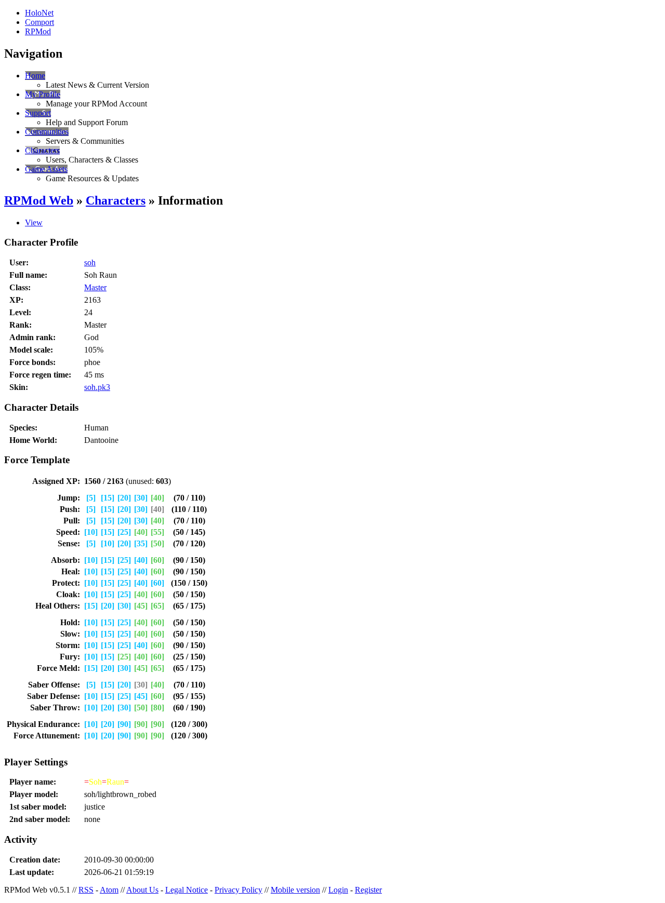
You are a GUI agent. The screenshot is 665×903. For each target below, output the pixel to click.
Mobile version (295, 889)
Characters (42, 150)
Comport (39, 22)
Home (35, 75)
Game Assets (46, 169)
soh (90, 262)
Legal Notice (186, 889)
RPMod (38, 31)
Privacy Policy (238, 889)
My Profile (42, 94)
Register (368, 889)
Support (38, 113)
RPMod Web (38, 200)
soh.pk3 (97, 387)
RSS (86, 889)
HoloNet (39, 12)
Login (338, 889)
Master (95, 287)
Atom (109, 889)
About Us (142, 889)
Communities (47, 131)
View (34, 222)
